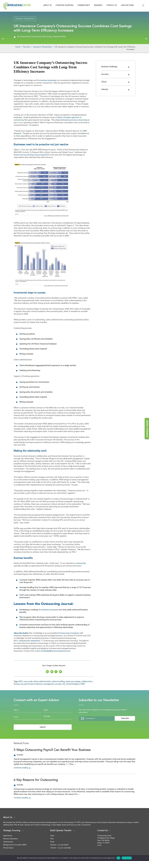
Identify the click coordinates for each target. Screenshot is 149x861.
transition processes (49, 610)
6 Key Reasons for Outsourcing (36, 780)
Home (17, 47)
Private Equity (8, 848)
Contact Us (111, 5)
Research (98, 5)
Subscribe (125, 718)
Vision (52, 836)
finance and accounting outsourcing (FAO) (31, 155)
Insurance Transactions (24, 19)
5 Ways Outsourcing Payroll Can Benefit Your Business (52, 750)
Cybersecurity (83, 5)
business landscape (48, 80)
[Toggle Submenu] (128, 67)
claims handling (58, 681)
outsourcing (81, 563)
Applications (7, 836)
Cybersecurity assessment (29, 641)
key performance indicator (31, 684)
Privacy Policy (126, 858)
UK (63, 684)
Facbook (55, 671)
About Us (47, 5)
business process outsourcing (75, 120)
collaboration (86, 681)
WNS (83, 684)
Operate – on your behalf (59, 845)
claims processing (73, 681)
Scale (52, 842)
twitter (51, 671)
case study (28, 681)
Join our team (127, 5)
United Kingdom (73, 684)
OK (118, 858)
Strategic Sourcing (64, 5)
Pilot (52, 839)
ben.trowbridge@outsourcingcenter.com (53, 651)
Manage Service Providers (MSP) (15, 845)
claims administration (42, 681)
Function (26, 47)
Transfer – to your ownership (60, 848)
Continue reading (21, 768)
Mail (60, 671)
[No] (146, 858)
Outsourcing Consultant (69, 633)
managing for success (52, 684)
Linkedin (47, 671)
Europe (17, 684)
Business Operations (10, 839)
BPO (21, 681)
